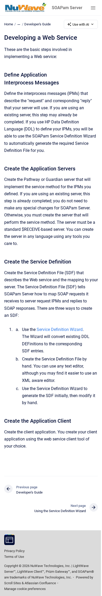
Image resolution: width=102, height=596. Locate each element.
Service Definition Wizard (60, 329)
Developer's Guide (37, 24)
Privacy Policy (14, 551)
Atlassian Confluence (40, 583)
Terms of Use (14, 557)
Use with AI (80, 24)
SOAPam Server (67, 7)
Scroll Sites (12, 583)
